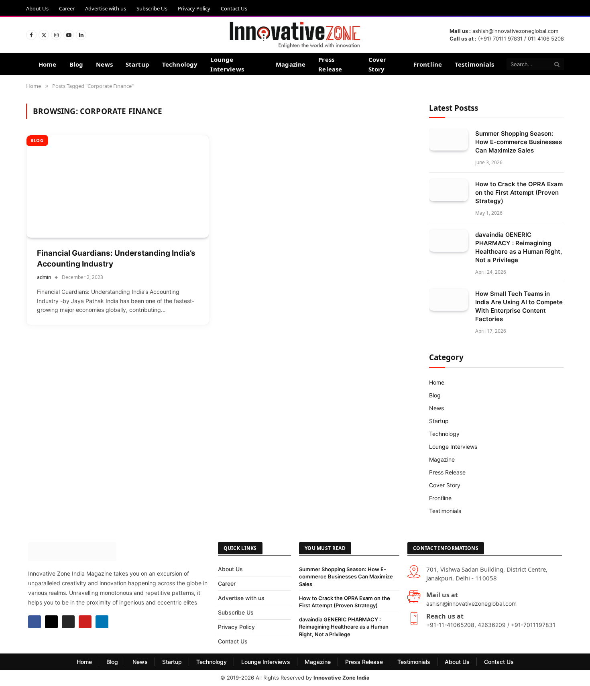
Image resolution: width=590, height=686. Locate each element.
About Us (37, 8)
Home (48, 64)
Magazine (290, 64)
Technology (180, 64)
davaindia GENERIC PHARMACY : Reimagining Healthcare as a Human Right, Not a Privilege (518, 247)
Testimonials (474, 64)
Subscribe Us (151, 8)
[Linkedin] (102, 621)
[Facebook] (34, 621)
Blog (76, 64)
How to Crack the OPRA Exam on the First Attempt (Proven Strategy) (519, 192)
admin (44, 277)
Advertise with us (105, 8)
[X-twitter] (51, 621)
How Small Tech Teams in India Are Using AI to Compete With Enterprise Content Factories (519, 306)
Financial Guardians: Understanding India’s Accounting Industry (116, 258)
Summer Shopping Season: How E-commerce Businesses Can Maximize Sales (518, 142)
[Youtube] (85, 621)
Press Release (330, 64)
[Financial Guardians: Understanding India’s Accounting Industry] (117, 186)
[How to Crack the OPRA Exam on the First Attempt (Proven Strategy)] (448, 190)
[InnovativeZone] (294, 35)
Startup (137, 64)
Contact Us (234, 8)
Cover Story (377, 64)
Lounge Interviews (227, 64)
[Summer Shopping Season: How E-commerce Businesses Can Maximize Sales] (448, 139)
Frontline (427, 64)
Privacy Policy (194, 8)
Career (67, 8)
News (104, 64)
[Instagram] (68, 621)
